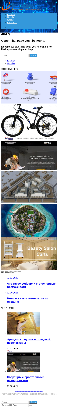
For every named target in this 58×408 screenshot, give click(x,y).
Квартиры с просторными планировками (25, 378)
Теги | (33, 394)
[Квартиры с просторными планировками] (29, 154)
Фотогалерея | (22, 394)
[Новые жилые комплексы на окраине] (29, 187)
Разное (53, 394)
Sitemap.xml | (43, 394)
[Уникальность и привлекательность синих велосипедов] (29, 120)
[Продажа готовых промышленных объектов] (29, 253)
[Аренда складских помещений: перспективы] (32, 323)
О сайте (11, 17)
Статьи (10, 20)
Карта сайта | (8, 394)
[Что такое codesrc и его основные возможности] (29, 87)
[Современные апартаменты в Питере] (29, 220)
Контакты (12, 22)
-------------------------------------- (29, 391)
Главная (11, 14)
